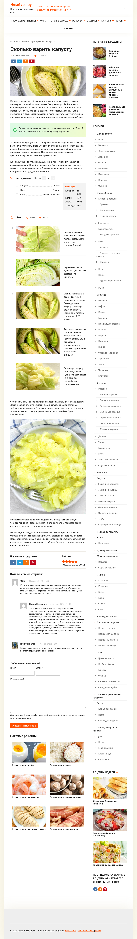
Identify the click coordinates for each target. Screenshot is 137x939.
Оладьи (102, 162)
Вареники (103, 145)
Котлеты (104, 247)
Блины (101, 139)
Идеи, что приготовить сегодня (52, 10)
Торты (101, 364)
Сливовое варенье (109, 423)
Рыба (101, 288)
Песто (101, 715)
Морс (101, 598)
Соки (100, 609)
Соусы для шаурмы (108, 720)
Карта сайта (70, 930)
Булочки (102, 300)
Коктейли (103, 580)
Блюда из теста (104, 134)
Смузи (101, 603)
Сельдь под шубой (107, 687)
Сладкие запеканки (108, 353)
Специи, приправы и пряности (105, 729)
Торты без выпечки (108, 459)
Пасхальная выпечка (108, 634)
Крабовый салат (106, 664)
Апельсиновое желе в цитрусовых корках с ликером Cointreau (116, 91)
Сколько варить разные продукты (107, 696)
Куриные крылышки (110, 280)
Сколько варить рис (60, 765)
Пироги (102, 335)
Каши (100, 537)
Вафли (101, 306)
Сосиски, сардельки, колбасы (108, 254)
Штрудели (103, 376)
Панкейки (103, 168)
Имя (13, 668)
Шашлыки (105, 262)
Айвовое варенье (108, 394)
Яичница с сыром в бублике (114, 53)
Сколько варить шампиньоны (65, 797)
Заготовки (102, 472)
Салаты (68, 28)
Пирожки (103, 341)
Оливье (102, 675)
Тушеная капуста (108, 216)
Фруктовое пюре (106, 465)
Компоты (103, 586)
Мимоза (102, 670)
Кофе (101, 592)
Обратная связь (86, 930)
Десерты (92, 21)
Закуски (106, 21)
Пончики (102, 180)
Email (39, 668)
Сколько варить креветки (25, 797)
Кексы (101, 312)
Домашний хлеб (106, 151)
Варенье (102, 389)
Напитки (101, 575)
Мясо (101, 241)
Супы (43, 21)
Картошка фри (107, 210)
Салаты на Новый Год (109, 681)
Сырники (102, 186)
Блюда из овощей (107, 199)
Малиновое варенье (110, 412)
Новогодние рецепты (23, 21)
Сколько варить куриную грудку (29, 829)
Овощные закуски (107, 507)
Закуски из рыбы (107, 495)
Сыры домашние (107, 567)
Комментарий (17, 679)
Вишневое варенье (109, 400)
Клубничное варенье (110, 406)
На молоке (103, 543)
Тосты (101, 519)
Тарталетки (103, 358)
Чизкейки (103, 370)
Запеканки (103, 223)
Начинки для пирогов (109, 324)
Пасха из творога (106, 628)
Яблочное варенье (109, 429)
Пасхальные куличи (108, 640)
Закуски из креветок (108, 484)
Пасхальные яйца (107, 645)
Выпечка (77, 21)
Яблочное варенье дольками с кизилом (115, 71)
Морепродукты (106, 229)
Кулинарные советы (107, 550)
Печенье (102, 329)
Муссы (101, 454)
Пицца (101, 347)
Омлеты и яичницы (108, 513)
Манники (102, 318)
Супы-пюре (104, 759)
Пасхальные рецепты (108, 622)
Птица (101, 275)
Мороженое (104, 448)
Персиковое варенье (110, 417)
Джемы (102, 436)
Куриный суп (104, 753)
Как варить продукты (108, 532)
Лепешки (103, 157)
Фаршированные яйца (109, 524)
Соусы (119, 21)
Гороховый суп (105, 748)
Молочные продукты (107, 556)
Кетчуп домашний (107, 709)
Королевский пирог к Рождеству (104, 834)
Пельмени (103, 174)
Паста (101, 269)
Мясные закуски (106, 501)
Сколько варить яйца (23, 765)
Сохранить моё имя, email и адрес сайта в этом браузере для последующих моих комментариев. (48, 717)
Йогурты (102, 562)
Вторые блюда (59, 21)
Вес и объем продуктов (58, 6)
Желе (101, 442)
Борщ (101, 742)
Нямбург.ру (21, 4)
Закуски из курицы (107, 490)
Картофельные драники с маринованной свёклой (117, 111)
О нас (39, 6)
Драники (104, 204)
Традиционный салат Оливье (108, 865)
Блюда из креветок (109, 234)
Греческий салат (106, 658)
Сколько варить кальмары (64, 829)
